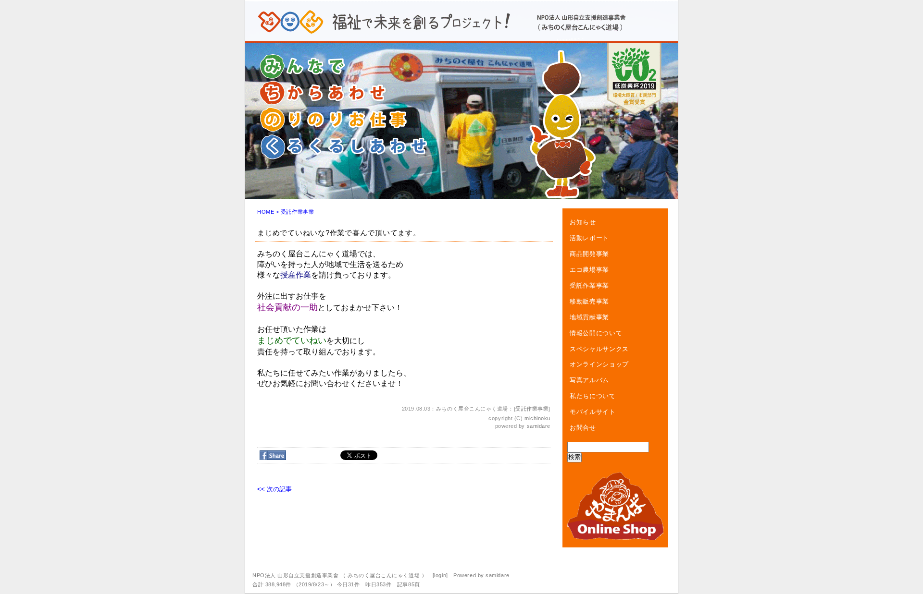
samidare (538, 426)
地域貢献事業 (589, 317)
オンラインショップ (599, 364)
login (440, 575)
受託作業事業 (297, 212)
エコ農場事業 (589, 269)
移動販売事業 (589, 301)
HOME (265, 212)
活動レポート (589, 238)
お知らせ (583, 222)
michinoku (537, 418)
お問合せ (583, 427)
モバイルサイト (593, 411)
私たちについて (593, 396)
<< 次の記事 (274, 489)
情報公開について (596, 333)
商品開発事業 (589, 253)
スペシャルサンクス (599, 348)
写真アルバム (589, 380)
